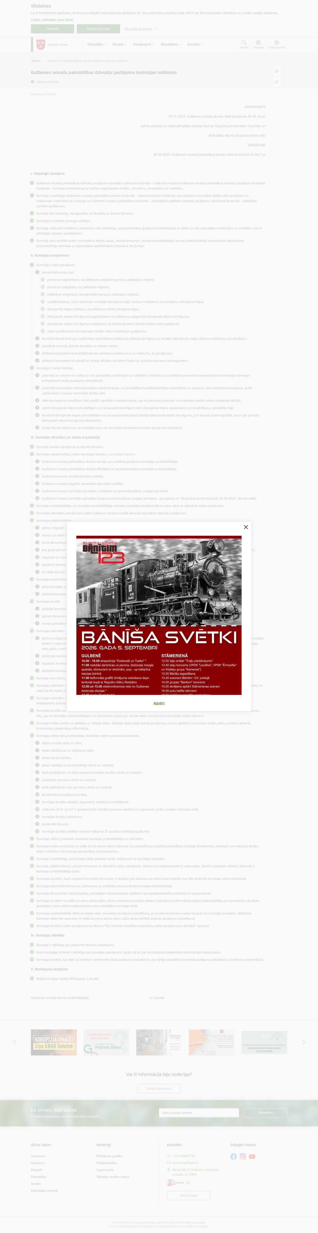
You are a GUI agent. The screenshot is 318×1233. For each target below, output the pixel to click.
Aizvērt (159, 703)
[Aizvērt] (246, 527)
